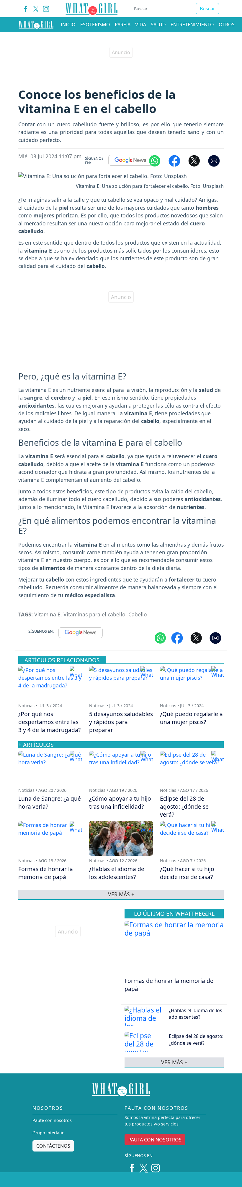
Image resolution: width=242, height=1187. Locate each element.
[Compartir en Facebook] (174, 160)
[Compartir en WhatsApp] (154, 160)
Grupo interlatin (48, 1133)
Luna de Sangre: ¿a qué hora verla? (49, 802)
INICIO (68, 24)
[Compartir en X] (194, 160)
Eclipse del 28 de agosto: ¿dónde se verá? (196, 1039)
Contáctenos (53, 1146)
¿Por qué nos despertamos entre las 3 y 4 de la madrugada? (49, 722)
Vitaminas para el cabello (94, 614)
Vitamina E (47, 614)
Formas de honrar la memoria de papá (169, 985)
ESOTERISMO (95, 24)
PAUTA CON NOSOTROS (155, 1139)
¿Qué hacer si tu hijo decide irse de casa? (187, 873)
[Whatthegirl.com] (36, 24)
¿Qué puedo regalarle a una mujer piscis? (191, 718)
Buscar (207, 8)
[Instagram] (46, 8)
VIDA (140, 24)
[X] (36, 8)
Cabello (137, 614)
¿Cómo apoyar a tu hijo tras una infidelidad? (120, 802)
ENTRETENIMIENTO (192, 24)
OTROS (227, 24)
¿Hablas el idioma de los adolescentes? (195, 1013)
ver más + (174, 1062)
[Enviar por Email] (214, 160)
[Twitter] (143, 1166)
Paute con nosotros (52, 1120)
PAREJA (122, 24)
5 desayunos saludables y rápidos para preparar (121, 722)
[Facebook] (26, 8)
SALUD (158, 24)
